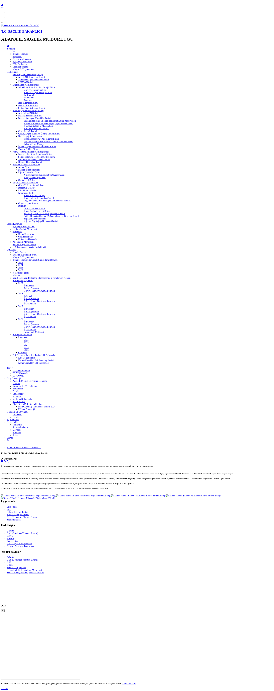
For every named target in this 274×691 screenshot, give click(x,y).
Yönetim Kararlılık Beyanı (25, 255)
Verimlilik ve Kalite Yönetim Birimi (34, 159)
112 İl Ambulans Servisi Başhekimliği (30, 247)
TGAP (10, 368)
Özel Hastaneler (25, 236)
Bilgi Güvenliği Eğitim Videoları (27, 404)
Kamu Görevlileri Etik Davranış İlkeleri (36, 360)
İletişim (16, 435)
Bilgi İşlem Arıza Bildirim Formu (22, 517)
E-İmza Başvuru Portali (17, 512)
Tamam (4, 688)
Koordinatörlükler (26, 193)
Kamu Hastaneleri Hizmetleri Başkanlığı (31, 152)
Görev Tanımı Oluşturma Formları (39, 291)
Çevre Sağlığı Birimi (27, 131)
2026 (20, 270)
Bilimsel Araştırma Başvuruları (38, 92)
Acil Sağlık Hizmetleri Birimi (31, 77)
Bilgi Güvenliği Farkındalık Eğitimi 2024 (36, 406)
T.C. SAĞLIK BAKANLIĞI (21, 31)
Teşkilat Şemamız (20, 67)
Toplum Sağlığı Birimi (28, 149)
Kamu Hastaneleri (26, 234)
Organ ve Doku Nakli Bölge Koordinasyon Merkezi (47, 200)
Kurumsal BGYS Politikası (25, 386)
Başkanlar (17, 56)
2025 (20, 267)
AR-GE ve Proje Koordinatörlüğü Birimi (36, 87)
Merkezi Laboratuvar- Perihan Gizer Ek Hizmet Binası (48, 141)
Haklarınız (17, 424)
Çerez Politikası (129, 683)
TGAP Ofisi (18, 376)
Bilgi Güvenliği (14, 378)
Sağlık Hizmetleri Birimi (35, 218)
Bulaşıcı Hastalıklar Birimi (30, 115)
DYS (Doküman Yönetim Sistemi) (22, 533)
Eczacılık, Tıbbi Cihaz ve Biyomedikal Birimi (44, 213)
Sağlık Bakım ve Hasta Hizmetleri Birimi (36, 157)
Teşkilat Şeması (20, 252)
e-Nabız (10, 538)
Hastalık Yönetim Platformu (36, 128)
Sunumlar (22, 337)
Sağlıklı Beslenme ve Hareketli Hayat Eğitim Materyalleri (50, 121)
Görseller (22, 352)
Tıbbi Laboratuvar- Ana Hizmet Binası (41, 139)
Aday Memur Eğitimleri (35, 177)
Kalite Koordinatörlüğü (34, 195)
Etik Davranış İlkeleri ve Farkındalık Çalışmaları (34, 355)
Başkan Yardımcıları (22, 59)
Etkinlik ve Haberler (27, 190)
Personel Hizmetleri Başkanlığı (26, 164)
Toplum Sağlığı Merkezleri (25, 229)
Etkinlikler (28, 97)
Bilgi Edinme (13, 419)
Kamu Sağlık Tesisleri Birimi (37, 211)
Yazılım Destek (14, 519)
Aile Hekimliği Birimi (28, 113)
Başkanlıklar (12, 72)
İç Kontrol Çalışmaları (23, 280)
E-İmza (10, 565)
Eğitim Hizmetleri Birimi (29, 172)
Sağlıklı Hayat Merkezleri (24, 244)
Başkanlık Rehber (26, 188)
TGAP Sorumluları (21, 370)
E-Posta (10, 530)
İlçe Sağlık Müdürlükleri (24, 226)
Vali (14, 51)
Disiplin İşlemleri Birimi (29, 170)
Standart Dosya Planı (16, 567)
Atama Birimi (24, 167)
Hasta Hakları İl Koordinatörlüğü (39, 198)
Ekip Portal (12, 507)
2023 (20, 262)
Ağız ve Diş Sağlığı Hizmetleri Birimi (41, 221)
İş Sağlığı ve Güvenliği (17, 412)
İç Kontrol (11, 249)
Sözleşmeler (18, 394)
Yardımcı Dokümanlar (23, 399)
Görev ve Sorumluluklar (35, 90)
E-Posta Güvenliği (26, 409)
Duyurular (28, 100)
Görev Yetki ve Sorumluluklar (31, 185)
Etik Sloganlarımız (26, 358)
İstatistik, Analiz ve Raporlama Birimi (35, 154)
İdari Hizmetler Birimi (28, 103)
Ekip (9, 509)
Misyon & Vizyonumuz (23, 69)
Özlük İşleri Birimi (26, 180)
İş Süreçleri (29, 285)
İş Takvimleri (30, 303)
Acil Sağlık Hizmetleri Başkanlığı (28, 74)
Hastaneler (17, 231)
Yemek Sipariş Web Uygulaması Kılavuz (25, 572)
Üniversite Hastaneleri (28, 239)
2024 (20, 265)
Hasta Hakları (13, 422)
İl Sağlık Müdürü (20, 54)
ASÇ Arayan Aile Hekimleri (19, 543)
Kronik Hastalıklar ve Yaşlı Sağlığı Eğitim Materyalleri (48, 123)
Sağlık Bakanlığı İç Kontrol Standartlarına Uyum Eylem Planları (41, 278)
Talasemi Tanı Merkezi (34, 144)
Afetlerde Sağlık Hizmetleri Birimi (33, 79)
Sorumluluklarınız (21, 427)
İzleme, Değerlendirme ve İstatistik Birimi (37, 146)
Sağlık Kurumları (14, 224)
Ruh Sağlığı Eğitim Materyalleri (38, 126)
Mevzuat (16, 275)
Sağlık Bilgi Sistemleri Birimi (31, 108)
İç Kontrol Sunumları (22, 334)
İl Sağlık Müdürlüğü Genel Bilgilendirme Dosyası (35, 260)
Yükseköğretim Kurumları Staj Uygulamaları (44, 175)
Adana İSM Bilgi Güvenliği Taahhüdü (30, 381)
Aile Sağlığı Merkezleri (23, 242)
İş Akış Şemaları (31, 288)
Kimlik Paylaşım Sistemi (18, 514)
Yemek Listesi (13, 541)
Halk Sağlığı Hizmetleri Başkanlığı (28, 110)
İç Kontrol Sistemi (21, 273)
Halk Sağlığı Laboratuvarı (30, 136)
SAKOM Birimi (25, 82)
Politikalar (17, 396)
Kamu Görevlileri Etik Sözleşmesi (33, 363)
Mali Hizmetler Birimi (28, 105)
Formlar (16, 391)
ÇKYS (10, 536)
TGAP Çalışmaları (21, 373)
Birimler (22, 206)
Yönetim (11, 48)
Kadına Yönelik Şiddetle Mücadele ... (24, 447)
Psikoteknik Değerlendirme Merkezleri (24, 570)
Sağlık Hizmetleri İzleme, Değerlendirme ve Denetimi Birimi (51, 216)
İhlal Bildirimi (19, 401)
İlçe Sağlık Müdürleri (22, 61)
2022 (26, 339)
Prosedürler (18, 388)
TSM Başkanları (20, 64)
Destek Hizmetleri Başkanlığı (26, 85)
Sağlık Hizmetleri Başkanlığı (25, 182)
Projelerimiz (29, 95)
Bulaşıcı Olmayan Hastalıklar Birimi (34, 118)
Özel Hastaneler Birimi (34, 208)
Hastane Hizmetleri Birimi (30, 162)
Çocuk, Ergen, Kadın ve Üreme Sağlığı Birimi (39, 133)
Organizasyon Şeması (28, 203)
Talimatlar (17, 414)
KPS (9, 562)
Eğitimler (17, 432)
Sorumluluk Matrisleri (34, 332)
